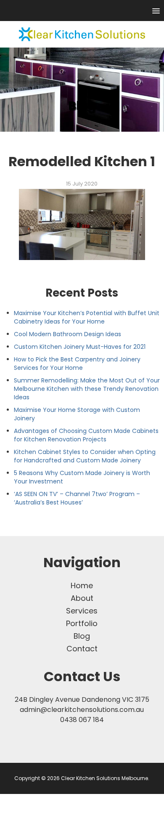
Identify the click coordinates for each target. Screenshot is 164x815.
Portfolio (82, 623)
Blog (82, 636)
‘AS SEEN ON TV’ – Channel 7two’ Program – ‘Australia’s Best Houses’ (77, 498)
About (82, 598)
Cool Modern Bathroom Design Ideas (67, 334)
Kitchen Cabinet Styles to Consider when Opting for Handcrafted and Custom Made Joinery (85, 456)
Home (82, 585)
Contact (82, 648)
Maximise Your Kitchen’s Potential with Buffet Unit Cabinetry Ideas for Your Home (86, 317)
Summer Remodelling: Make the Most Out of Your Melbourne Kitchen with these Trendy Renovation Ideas (87, 388)
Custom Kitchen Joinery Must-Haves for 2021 (79, 346)
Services (82, 610)
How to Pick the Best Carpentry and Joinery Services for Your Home (77, 363)
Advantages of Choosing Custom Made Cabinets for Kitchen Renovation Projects (86, 435)
